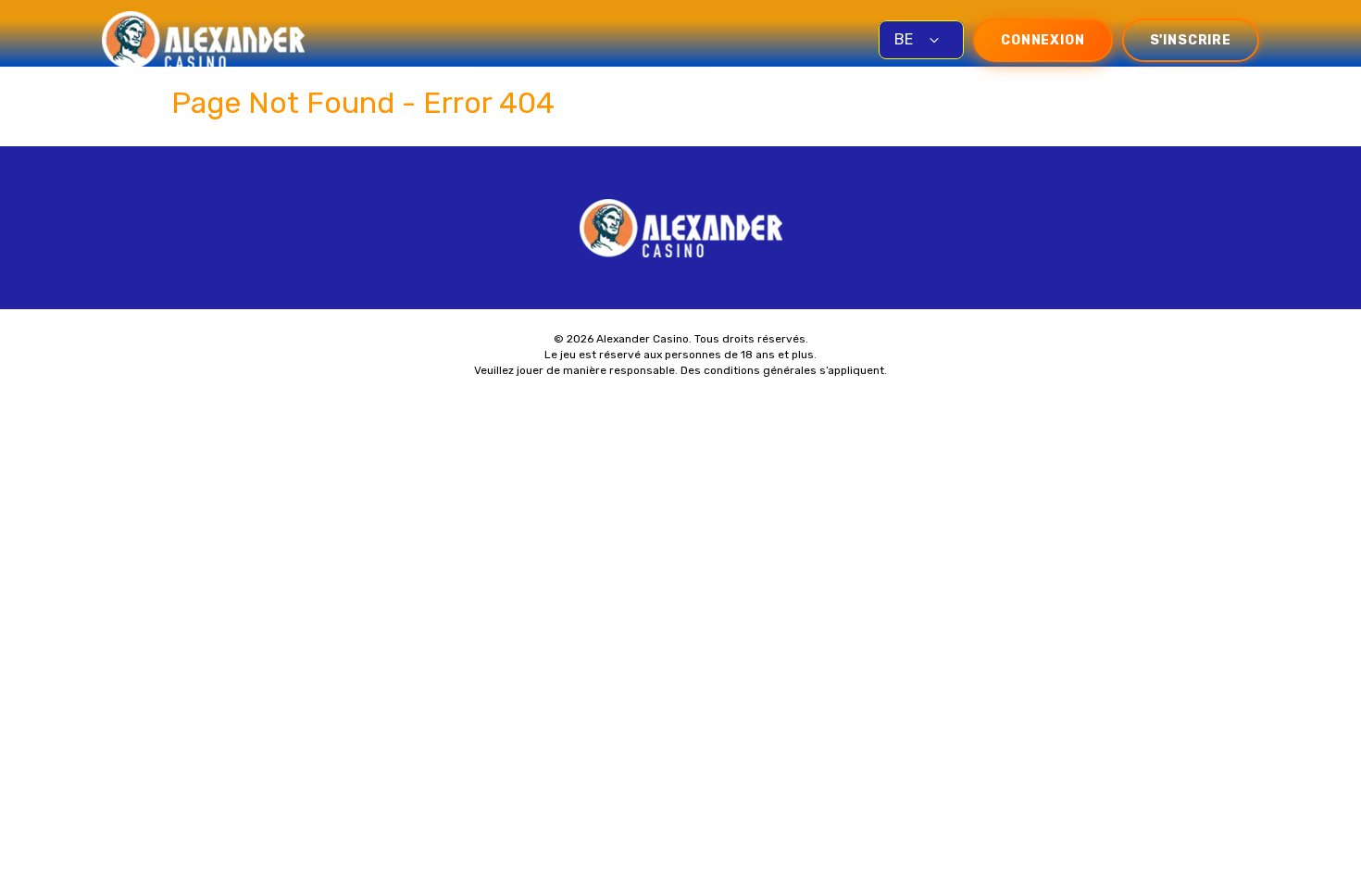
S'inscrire (1190, 40)
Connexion (1043, 40)
